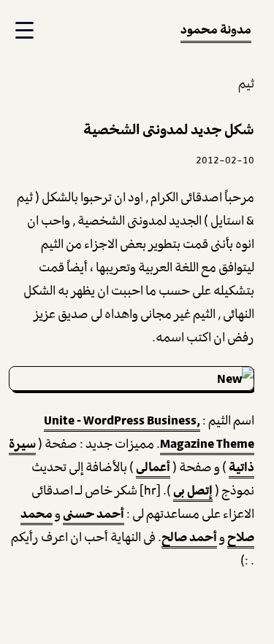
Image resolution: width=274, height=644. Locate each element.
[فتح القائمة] (23, 31)
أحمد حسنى (93, 513)
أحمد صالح (189, 536)
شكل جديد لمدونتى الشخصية (168, 129)
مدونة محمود (215, 29)
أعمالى (153, 466)
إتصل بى (193, 490)
